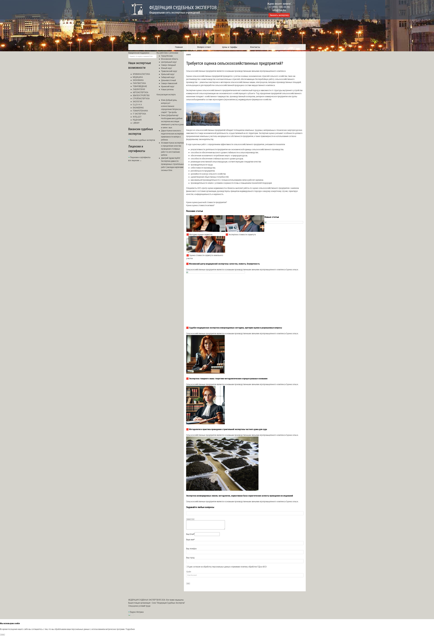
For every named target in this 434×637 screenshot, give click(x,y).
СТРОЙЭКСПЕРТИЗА (141, 98)
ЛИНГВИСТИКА (139, 83)
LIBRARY (136, 123)
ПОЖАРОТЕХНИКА (140, 110)
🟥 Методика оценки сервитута (199, 234)
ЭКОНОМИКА (138, 80)
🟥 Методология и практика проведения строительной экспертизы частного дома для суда (226, 429)
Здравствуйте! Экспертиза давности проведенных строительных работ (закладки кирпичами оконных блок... (172, 164)
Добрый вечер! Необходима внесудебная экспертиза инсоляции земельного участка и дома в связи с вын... (172, 121)
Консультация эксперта (166, 94)
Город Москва (167, 56)
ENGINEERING (138, 107)
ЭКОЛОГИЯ (137, 101)
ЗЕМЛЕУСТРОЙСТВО (141, 95)
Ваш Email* (190, 534)
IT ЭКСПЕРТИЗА (139, 114)
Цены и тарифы (229, 47)
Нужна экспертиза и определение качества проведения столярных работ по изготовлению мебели (172, 149)
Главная (179, 47)
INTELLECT (137, 117)
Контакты (255, 47)
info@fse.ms (279, 10)
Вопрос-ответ (204, 47)
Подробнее (130, 629)
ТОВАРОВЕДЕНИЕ (140, 86)
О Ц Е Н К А (137, 104)
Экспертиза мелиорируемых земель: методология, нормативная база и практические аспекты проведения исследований (239, 496)
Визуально (188, 519)
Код (193, 519)
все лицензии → (135, 160)
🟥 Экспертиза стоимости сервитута (241, 234)
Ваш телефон (191, 548)
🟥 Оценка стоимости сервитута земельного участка (204, 257)
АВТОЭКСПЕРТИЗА (140, 92)
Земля (188, 55)
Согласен (2, 634)
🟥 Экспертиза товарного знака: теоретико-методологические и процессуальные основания (226, 378)
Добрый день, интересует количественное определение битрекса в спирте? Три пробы (171, 106)
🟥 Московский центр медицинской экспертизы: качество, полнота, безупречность (223, 264)
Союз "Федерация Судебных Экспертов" (168, 603)
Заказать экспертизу (279, 15)
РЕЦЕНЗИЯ (137, 120)
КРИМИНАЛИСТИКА (141, 74)
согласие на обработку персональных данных (211, 566)
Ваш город (190, 557)
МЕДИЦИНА (138, 77)
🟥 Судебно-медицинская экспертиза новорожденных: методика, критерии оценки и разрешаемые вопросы (234, 328)
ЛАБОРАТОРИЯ (139, 89)
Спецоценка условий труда (139, 606)
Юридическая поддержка (138, 53)
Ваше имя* (190, 539)
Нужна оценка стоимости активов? (200, 205)
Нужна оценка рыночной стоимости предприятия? (206, 202)
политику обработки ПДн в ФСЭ (254, 566)
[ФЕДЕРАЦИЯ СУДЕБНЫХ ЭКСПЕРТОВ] (136, 16)
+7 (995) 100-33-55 (279, 7)
